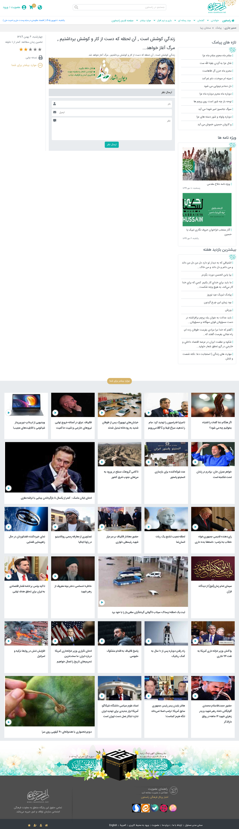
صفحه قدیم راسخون (122, 20)
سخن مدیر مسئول (194, 825)
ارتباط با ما (177, 825)
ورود (5, 7)
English (113, 825)
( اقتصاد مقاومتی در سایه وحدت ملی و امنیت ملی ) (24, 20)
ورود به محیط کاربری (139, 825)
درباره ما (166, 825)
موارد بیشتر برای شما (23, 65)
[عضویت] (35, 825)
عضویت (15, 7)
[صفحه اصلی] (46, 825)
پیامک (218, 28)
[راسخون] (222, 12)
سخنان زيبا (205, 28)
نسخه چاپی (31, 58)
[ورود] (41, 825)
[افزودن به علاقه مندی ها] (29, 825)
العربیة (123, 825)
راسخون (226, 20)
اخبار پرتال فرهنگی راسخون (154, 797)
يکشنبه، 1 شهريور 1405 (55, 20)
